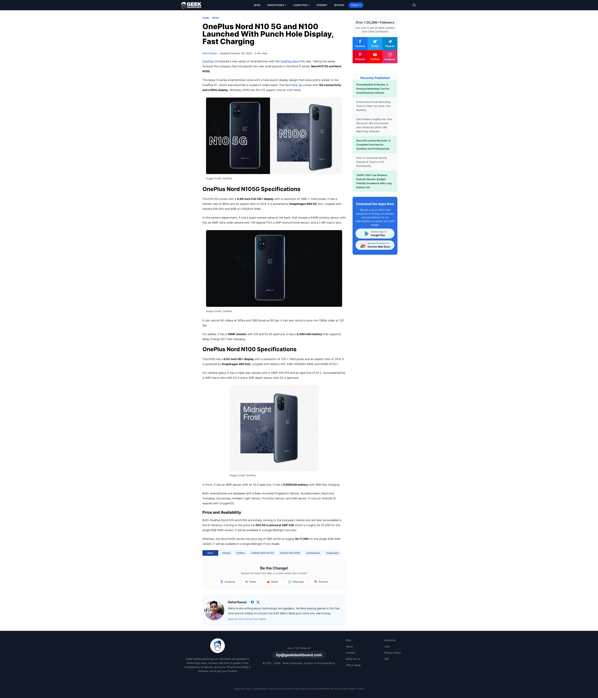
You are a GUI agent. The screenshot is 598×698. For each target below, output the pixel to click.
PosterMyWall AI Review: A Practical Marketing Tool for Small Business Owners (372, 88)
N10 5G (297, 85)
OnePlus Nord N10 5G (262, 553)
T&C (386, 658)
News (257, 5)
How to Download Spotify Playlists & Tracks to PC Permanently (371, 161)
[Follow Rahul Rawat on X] (258, 602)
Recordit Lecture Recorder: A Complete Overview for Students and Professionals (373, 144)
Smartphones (275, 5)
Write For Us (353, 658)
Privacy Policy (392, 652)
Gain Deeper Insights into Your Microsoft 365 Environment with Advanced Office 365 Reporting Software (374, 125)
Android (226, 553)
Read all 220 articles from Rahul (247, 619)
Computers (300, 5)
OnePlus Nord (289, 61)
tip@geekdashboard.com (299, 655)
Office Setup (353, 665)
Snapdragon (332, 553)
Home (205, 18)
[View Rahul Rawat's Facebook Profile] (252, 602)
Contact (350, 652)
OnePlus (208, 61)
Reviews (339, 5)
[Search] (414, 5)
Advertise (390, 640)
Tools (354, 5)
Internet (322, 5)
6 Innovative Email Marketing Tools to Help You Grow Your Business (373, 106)
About (349, 646)
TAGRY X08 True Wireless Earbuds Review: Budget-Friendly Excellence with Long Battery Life (374, 181)
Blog (348, 640)
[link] (252, 602)
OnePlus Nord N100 (290, 553)
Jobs (387, 646)
